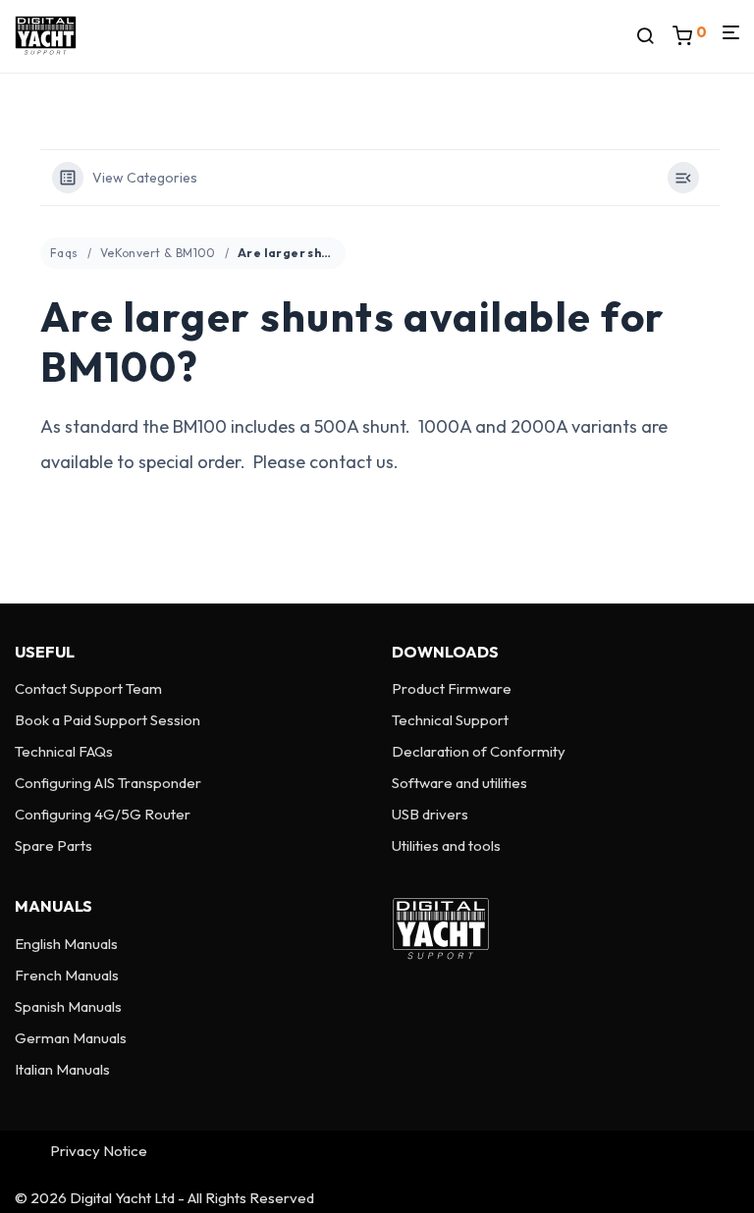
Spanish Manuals (68, 1006)
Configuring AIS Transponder (108, 782)
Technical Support (450, 720)
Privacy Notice (98, 1150)
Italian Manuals (62, 1069)
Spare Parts (53, 845)
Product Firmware (452, 688)
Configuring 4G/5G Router (102, 814)
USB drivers (430, 814)
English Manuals (66, 943)
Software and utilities (459, 782)
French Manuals (67, 975)
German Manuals (71, 1037)
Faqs (64, 252)
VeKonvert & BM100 (158, 252)
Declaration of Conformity (479, 751)
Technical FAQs (64, 751)
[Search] (652, 36)
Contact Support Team (88, 688)
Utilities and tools (446, 845)
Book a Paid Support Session (107, 720)
